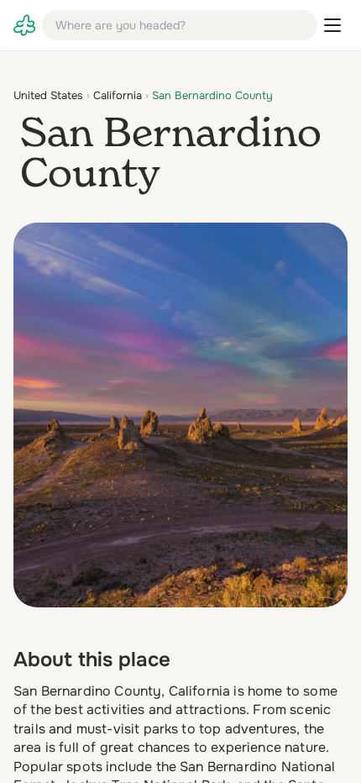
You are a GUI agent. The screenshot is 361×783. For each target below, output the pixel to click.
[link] (24, 25)
